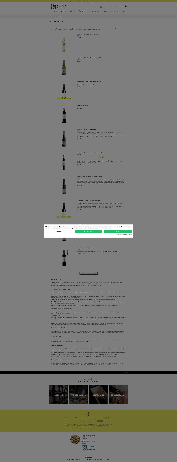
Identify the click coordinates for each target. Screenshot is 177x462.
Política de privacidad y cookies (124, 234)
